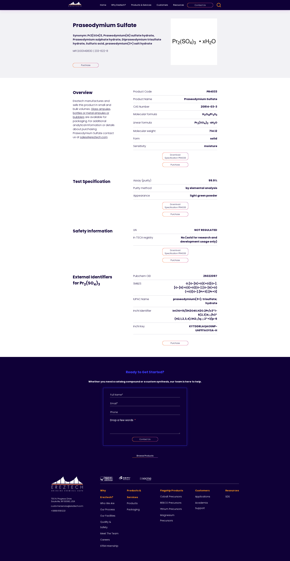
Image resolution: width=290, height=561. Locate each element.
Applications (202, 496)
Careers (105, 539)
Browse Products (145, 455)
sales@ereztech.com (94, 137)
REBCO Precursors (170, 502)
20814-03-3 (209, 107)
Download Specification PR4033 (175, 156)
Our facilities (107, 515)
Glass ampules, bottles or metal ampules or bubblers (92, 113)
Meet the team (109, 533)
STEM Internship (109, 546)
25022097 (210, 276)
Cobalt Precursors (171, 496)
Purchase (85, 65)
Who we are (107, 503)
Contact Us (200, 5)
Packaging (133, 509)
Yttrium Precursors (171, 509)
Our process (107, 509)
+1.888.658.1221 (58, 510)
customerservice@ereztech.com (67, 506)
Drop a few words (121, 420)
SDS (227, 496)
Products (132, 503)
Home (103, 5)
